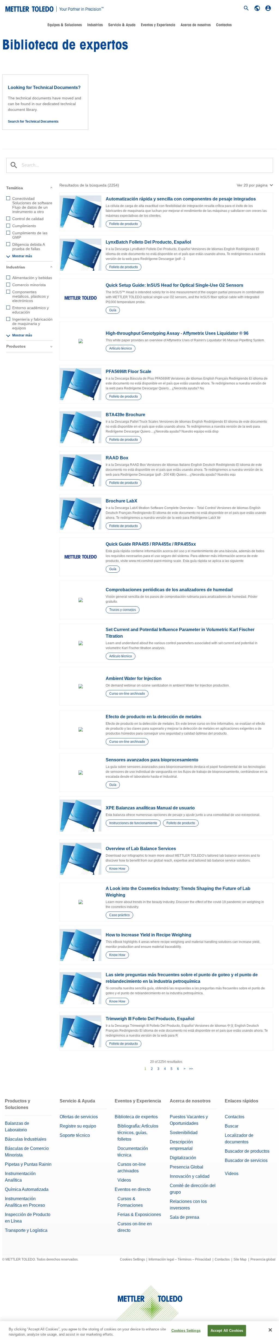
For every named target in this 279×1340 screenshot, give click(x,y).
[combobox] (255, 185)
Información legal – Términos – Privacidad (179, 1259)
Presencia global (262, 1259)
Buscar (231, 1126)
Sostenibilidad (184, 1132)
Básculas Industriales (25, 1139)
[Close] (270, 1330)
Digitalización (183, 1157)
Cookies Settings (132, 1259)
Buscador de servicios (246, 1160)
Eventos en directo (133, 1189)
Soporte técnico (75, 1135)
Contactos (234, 1116)
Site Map (240, 1259)
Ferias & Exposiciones (139, 1214)
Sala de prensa (184, 1217)
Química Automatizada (26, 1189)
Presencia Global (186, 1167)
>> (191, 1069)
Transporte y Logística (26, 1230)
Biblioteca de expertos (136, 1116)
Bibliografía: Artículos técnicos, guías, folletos (137, 1132)
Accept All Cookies (227, 1331)
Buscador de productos (247, 1151)
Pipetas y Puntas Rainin (28, 1164)
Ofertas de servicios (79, 1116)
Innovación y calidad (190, 1176)
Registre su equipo (78, 1126)
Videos (124, 1180)
